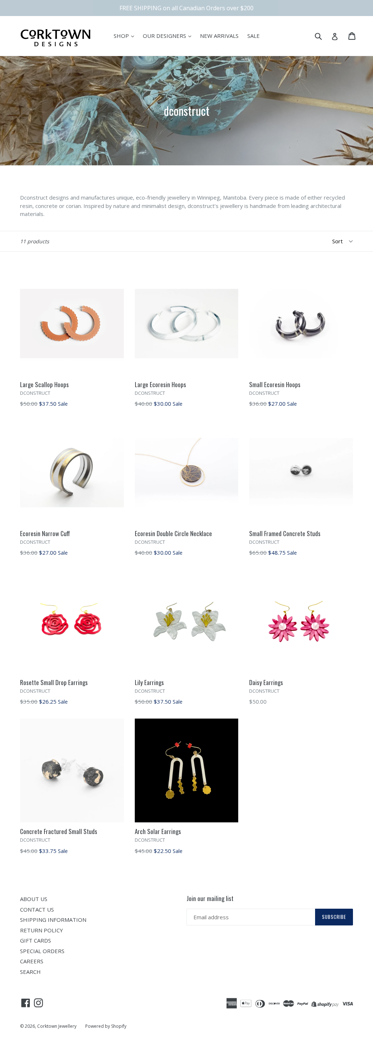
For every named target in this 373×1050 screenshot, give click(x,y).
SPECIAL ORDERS (42, 951)
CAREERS (31, 961)
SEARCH (30, 971)
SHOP (122, 35)
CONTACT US (37, 909)
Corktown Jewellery (56, 1026)
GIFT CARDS (35, 940)
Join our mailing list (209, 898)
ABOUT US (33, 898)
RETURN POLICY (41, 930)
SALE (253, 35)
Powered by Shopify (105, 1026)
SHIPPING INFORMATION (53, 919)
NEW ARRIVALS (219, 35)
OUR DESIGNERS (165, 35)
